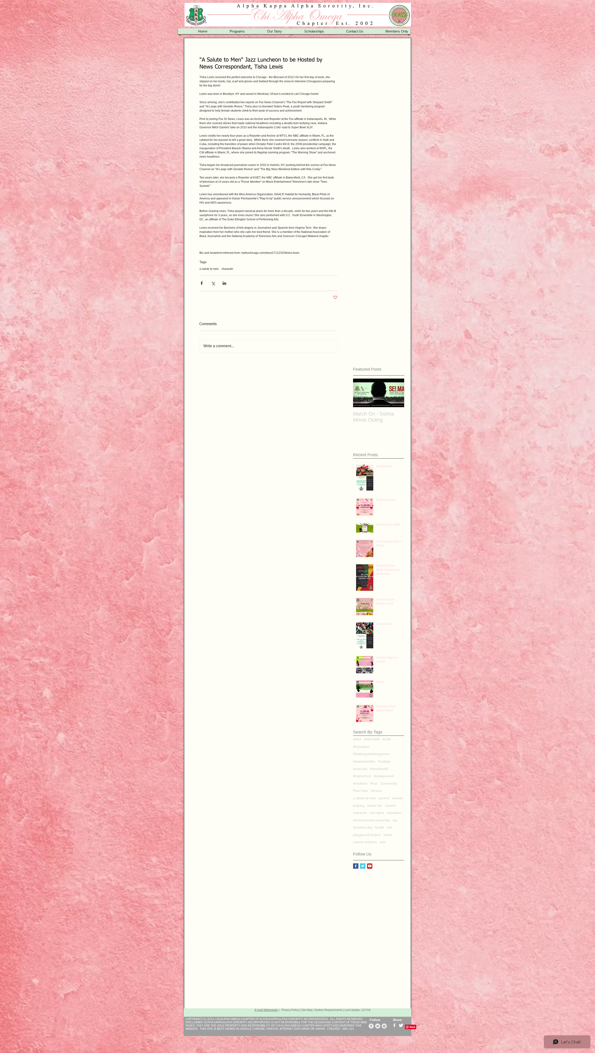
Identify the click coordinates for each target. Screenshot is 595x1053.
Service (376, 790)
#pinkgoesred (383, 776)
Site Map (306, 1010)
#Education (361, 747)
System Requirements (328, 1010)
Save (412, 1027)
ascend (384, 798)
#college (384, 761)
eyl (395, 820)
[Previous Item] (360, 392)
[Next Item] (397, 392)
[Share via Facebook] (201, 283)
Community (388, 783)
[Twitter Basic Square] (362, 866)
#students (360, 783)
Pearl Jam (360, 790)
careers (390, 805)
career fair (374, 805)
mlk (389, 827)
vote (383, 842)
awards (397, 798)
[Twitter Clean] (400, 1025)
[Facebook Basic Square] (355, 866)
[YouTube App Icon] (369, 866)
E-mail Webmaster (266, 1010)
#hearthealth (379, 769)
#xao (373, 783)
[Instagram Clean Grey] (384, 1026)
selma (387, 835)
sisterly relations (365, 842)
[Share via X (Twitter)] (213, 283)
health (379, 827)
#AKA (357, 739)
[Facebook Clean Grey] (371, 1026)
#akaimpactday (364, 761)
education (394, 813)
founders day (362, 827)
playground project (366, 835)
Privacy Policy (290, 1010)
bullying (358, 805)
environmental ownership (371, 820)
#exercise (360, 769)
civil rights (377, 813)
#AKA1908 (372, 739)
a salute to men (209, 269)
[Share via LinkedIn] (224, 283)
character (227, 269)
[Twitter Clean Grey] (377, 1026)
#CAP (386, 739)
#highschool (362, 776)
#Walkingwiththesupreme (371, 754)
